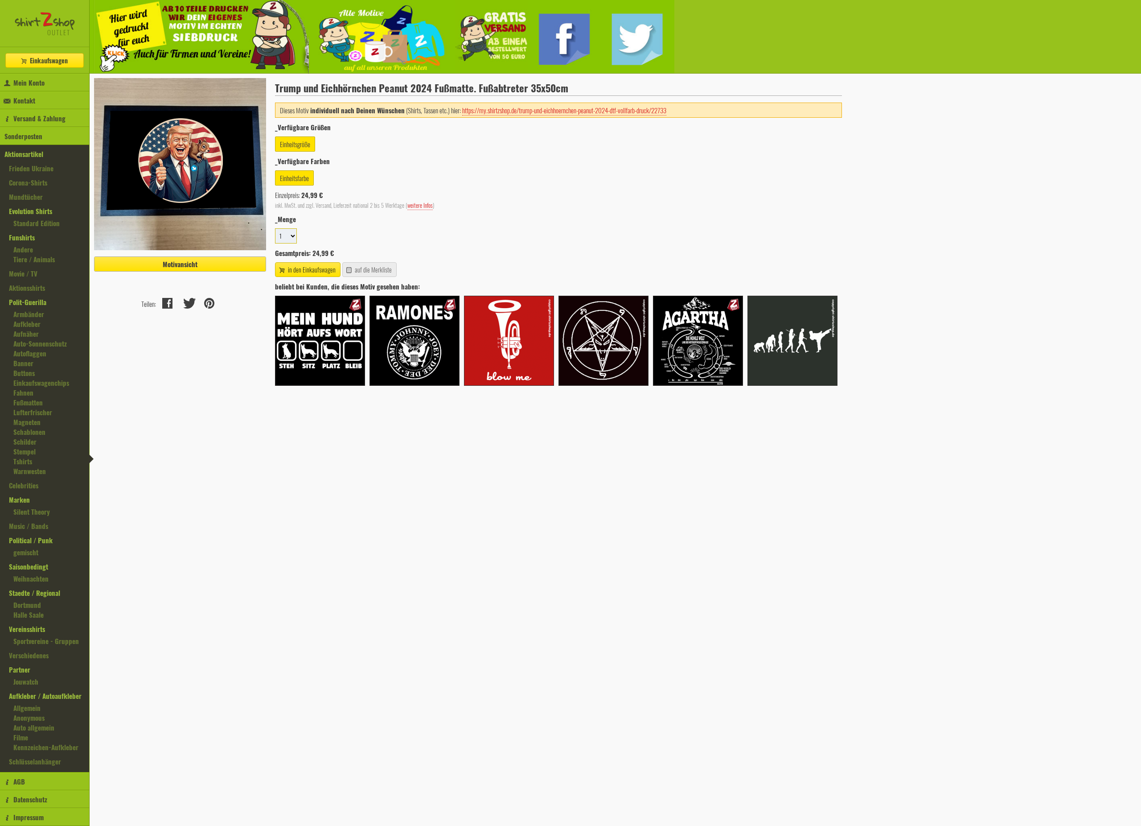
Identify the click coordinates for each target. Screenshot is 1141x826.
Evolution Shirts (30, 211)
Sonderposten (23, 136)
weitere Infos (420, 205)
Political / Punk (31, 540)
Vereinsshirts (27, 629)
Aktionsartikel (23, 154)
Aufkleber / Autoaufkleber (45, 696)
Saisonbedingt (28, 566)
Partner (19, 669)
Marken (19, 499)
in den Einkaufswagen (311, 269)
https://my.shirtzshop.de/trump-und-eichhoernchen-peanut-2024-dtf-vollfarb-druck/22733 (564, 110)
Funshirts (22, 237)
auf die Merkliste (372, 269)
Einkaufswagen (48, 60)
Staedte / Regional (34, 593)
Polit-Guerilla (27, 302)
